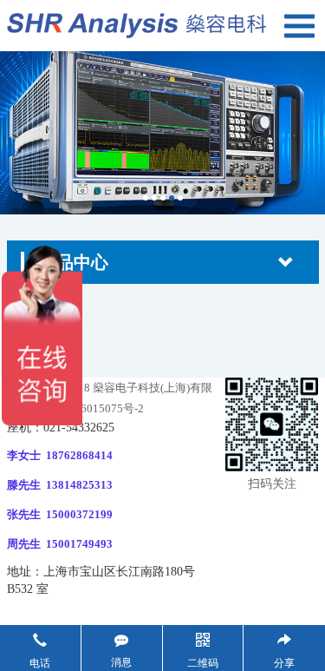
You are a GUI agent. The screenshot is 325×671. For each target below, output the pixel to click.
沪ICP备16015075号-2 (88, 408)
